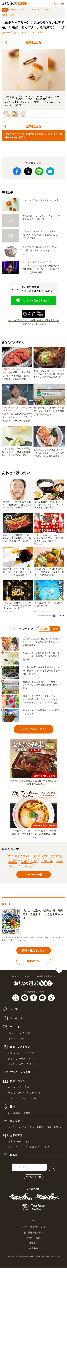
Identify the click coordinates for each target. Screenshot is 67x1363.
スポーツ (21, 1093)
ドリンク (44, 1147)
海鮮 (19, 1141)
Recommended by (45, 616)
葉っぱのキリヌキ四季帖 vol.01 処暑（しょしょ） (41, 712)
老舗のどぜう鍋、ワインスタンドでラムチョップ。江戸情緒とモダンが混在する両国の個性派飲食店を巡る (49, 374)
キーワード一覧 (33, 1177)
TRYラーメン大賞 (19, 1072)
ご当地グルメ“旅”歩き (10, 369)
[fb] (33, 997)
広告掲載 (33, 1248)
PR (22, 1039)
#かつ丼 (12, 855)
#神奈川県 (47, 860)
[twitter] (16, 997)
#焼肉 (34, 860)
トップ (13, 1009)
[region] (33, 83)
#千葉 (57, 855)
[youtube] (42, 997)
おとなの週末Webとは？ (34, 1227)
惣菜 (27, 1141)
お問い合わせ (33, 1238)
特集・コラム (17, 1081)
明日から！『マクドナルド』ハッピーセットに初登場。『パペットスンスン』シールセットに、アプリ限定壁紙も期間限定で (41, 699)
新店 (27, 1033)
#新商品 (25, 855)
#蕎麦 (47, 855)
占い (10, 1087)
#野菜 (37, 855)
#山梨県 (12, 860)
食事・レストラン (18, 10)
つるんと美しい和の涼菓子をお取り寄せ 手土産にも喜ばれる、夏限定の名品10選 (16, 451)
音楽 (10, 1093)
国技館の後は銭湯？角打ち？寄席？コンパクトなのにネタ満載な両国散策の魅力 (49, 411)
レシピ (26, 1098)
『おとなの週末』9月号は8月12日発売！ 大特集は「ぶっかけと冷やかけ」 (43, 914)
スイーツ (33, 1064)
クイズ (20, 1087)
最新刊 (13, 1155)
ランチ (11, 1064)
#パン (17, 32)
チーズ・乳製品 (28, 1147)
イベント (12, 1039)
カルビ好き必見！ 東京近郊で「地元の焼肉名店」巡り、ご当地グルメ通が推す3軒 (16, 375)
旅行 (12, 1106)
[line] (25, 997)
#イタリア (26, 865)
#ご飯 (59, 860)
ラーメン (23, 1059)
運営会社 (33, 1243)
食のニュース (14, 1033)
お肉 (10, 1141)
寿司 (10, 1053)
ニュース (14, 1027)
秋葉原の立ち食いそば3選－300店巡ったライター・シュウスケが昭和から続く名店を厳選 (49, 452)
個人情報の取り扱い (33, 1232)
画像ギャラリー (8, 15)
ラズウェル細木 (35, 1127)
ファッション (36, 1093)
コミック (14, 1120)
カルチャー (13, 1098)
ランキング (15, 1018)
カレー (20, 1053)
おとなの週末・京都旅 (19, 1113)
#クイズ (12, 865)
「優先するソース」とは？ (33, 324)
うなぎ (30, 1053)
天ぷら (11, 1059)
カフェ (22, 1064)
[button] (6, 114)
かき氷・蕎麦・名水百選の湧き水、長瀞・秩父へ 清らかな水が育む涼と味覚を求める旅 (41, 670)
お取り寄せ (15, 1135)
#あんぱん (7, 32)
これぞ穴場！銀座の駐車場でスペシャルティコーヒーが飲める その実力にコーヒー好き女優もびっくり (18, 417)
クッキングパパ (16, 1127)
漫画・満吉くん (54, 1127)
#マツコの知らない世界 (33, 32)
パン (34, 1059)
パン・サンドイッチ (40, 10)
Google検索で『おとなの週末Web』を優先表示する (33, 320)
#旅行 (24, 860)
